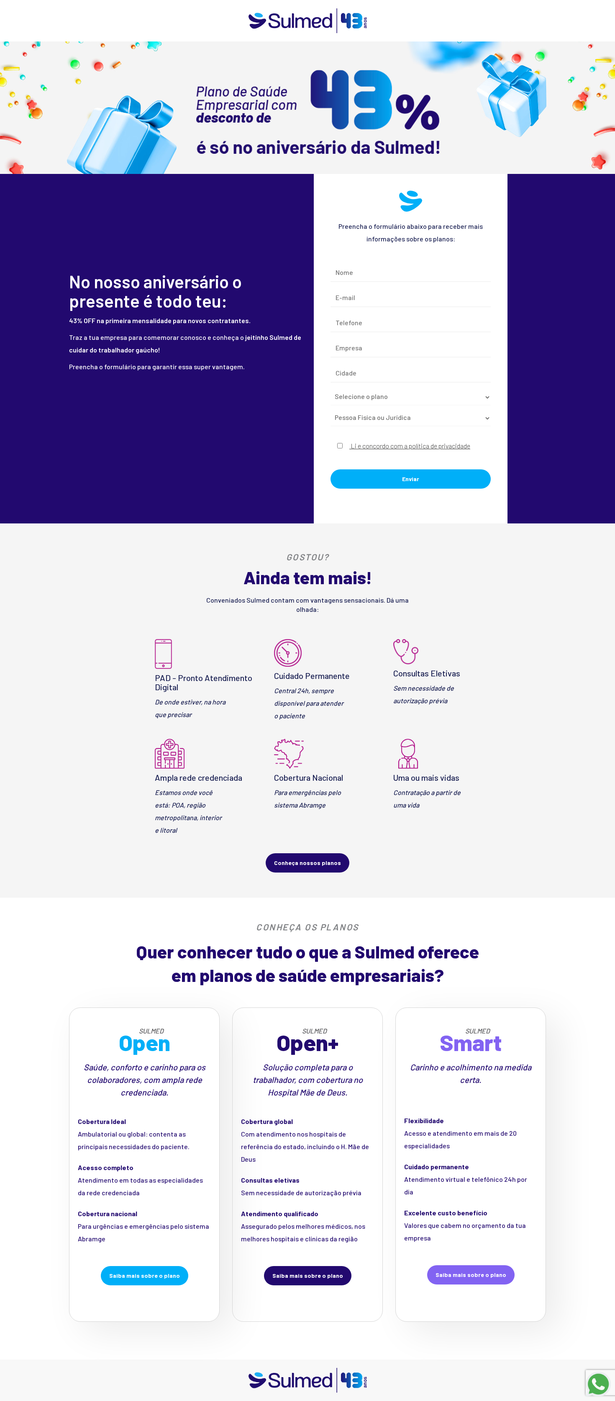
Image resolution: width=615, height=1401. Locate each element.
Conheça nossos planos (307, 862)
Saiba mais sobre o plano (144, 1275)
